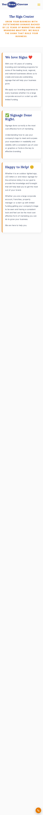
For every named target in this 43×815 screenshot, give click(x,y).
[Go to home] (15, 4)
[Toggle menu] (39, 4)
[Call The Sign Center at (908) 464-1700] (38, 810)
